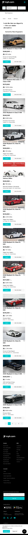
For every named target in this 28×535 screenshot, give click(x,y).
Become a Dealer (7, 473)
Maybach (16, 18)
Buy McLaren (6, 459)
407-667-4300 (17, 61)
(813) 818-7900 (17, 94)
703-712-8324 (18, 125)
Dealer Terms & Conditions (9, 478)
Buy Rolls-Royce (6, 457)
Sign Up (14, 498)
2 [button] (12, 423)
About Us (18, 447)
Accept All (6, 531)
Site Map (18, 449)
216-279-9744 (18, 191)
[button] (6, 423)
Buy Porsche (6, 461)
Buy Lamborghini (7, 447)
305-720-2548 (18, 323)
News (18, 453)
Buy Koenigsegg (6, 453)
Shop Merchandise (21, 457)
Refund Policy (19, 459)
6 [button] (18, 423)
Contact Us (19, 445)
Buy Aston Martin (6, 463)
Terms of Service (7, 482)
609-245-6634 (17, 386)
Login (4, 471)
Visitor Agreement (7, 475)
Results (9, 18)
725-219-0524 (18, 158)
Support (5, 511)
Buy (17, 451)
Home (4, 18)
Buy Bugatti (5, 449)
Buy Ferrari (5, 445)
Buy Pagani (5, 451)
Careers (18, 461)
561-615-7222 (18, 355)
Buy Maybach (6, 455)
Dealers (18, 455)
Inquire (6, 61)
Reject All (15, 531)
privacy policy (9, 528)
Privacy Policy (6, 480)
